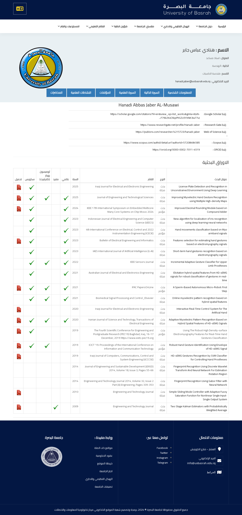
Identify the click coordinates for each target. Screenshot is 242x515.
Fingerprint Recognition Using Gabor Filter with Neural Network (200, 382)
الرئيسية (222, 26)
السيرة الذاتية (149, 92)
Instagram (162, 457)
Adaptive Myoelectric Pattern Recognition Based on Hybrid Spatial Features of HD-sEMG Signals (198, 321)
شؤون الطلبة (120, 26)
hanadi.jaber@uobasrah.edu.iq (192, 81)
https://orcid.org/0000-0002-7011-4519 (176, 149)
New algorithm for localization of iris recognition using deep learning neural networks (200, 220)
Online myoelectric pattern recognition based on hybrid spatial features (199, 300)
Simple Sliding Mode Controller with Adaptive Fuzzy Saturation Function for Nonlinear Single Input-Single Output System (198, 395)
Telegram (162, 462)
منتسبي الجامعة (145, 26)
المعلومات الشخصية (178, 92)
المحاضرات (54, 92)
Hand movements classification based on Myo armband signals (201, 231)
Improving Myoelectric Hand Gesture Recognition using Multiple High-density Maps (199, 199)
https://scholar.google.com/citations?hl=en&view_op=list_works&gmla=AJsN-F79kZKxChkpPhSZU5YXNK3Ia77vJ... (155, 116)
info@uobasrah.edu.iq (201, 463)
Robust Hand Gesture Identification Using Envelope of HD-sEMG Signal (198, 346)
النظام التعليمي (96, 26)
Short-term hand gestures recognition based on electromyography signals (200, 253)
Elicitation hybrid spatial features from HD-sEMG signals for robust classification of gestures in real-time (198, 276)
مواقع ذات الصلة (103, 447)
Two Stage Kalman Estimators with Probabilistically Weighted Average (199, 408)
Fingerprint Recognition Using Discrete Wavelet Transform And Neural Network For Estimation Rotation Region (200, 370)
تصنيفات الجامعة (103, 486)
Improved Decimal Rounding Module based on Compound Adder (201, 210)
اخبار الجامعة (105, 471)
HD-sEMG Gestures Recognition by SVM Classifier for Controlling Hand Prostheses (199, 357)
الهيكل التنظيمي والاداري (176, 26)
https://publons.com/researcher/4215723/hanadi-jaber (168, 131)
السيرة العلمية (125, 92)
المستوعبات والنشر (69, 26)
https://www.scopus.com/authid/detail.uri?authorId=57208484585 (162, 142)
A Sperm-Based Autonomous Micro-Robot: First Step (200, 289)
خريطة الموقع (104, 463)
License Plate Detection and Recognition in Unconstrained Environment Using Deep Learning (199, 188)
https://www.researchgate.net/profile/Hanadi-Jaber (170, 124)
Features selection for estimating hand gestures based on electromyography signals (200, 242)
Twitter (164, 452)
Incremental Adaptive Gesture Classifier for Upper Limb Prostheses (199, 263)
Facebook (162, 447)
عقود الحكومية (104, 455)
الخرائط (211, 472)
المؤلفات (103, 92)
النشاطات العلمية (79, 92)
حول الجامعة (205, 26)
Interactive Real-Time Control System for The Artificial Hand (202, 310)
